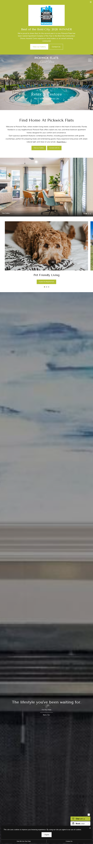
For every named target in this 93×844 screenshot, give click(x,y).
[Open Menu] (90, 60)
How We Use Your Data (24, 841)
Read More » (61, 142)
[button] (44, 286)
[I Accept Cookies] (90, 828)
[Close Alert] (90, 2)
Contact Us (69, 841)
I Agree (46, 835)
